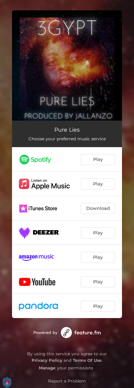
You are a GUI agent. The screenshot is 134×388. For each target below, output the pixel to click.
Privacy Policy (47, 360)
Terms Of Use (87, 360)
